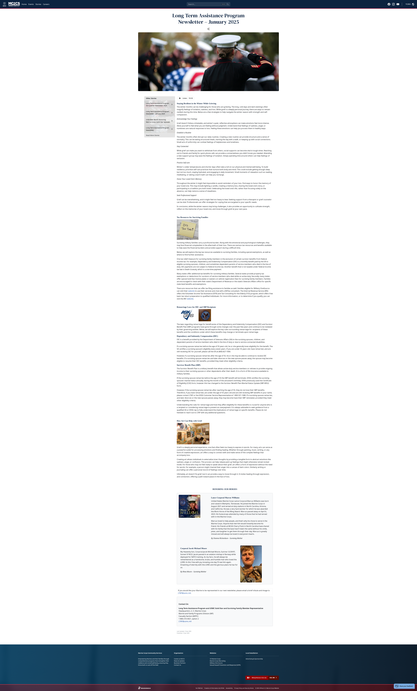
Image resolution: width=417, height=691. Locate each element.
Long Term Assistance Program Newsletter (157, 129)
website (191, 291)
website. (190, 299)
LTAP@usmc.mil (184, 593)
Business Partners (179, 663)
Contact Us (177, 665)
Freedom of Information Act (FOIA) (214, 688)
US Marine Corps (215, 659)
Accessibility (229, 688)
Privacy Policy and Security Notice (244, 688)
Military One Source (216, 663)
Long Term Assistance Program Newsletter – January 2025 (157, 112)
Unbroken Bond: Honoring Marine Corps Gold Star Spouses (158, 121)
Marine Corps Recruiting (217, 661)
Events (31, 4)
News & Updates (179, 661)
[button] (389, 4)
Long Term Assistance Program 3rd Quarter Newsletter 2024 (157, 104)
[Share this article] (208, 29)
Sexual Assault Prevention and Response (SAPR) (225, 665)
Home (24, 4)
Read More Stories (152, 135)
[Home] (14, 4)
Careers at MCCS (179, 659)
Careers (46, 4)
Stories (38, 4)
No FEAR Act (199, 688)
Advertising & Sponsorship (254, 659)
